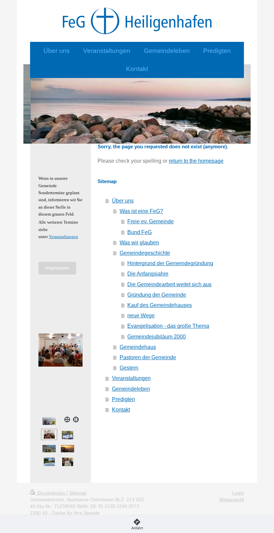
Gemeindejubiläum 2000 (156, 336)
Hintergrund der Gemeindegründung (170, 263)
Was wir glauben (139, 242)
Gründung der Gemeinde (156, 295)
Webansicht (231, 499)
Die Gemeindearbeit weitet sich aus (169, 284)
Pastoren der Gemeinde (148, 357)
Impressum (57, 268)
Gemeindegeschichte (145, 253)
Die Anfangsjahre (147, 274)
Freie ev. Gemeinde (150, 221)
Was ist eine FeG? (141, 211)
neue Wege (141, 315)
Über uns (123, 201)
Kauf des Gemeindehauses (159, 305)
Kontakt (121, 409)
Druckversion (51, 493)
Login (238, 493)
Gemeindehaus (138, 347)
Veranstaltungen (131, 378)
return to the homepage (196, 161)
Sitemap (78, 493)
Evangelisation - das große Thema (168, 326)
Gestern (129, 368)
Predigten (123, 399)
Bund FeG (139, 232)
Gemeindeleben (131, 389)
